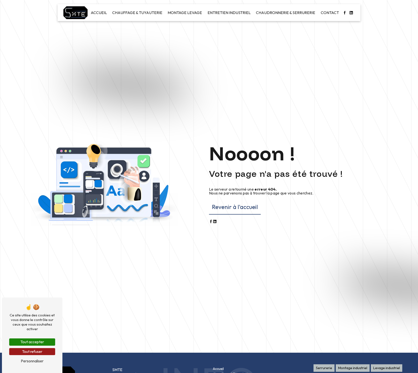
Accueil (99, 12)
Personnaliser (32, 360)
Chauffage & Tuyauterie (137, 12)
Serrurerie (324, 368)
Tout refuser (32, 351)
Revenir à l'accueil (235, 206)
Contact (330, 12)
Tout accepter (32, 341)
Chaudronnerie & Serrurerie (285, 12)
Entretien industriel (229, 12)
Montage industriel (352, 368)
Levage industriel (386, 368)
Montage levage (185, 12)
